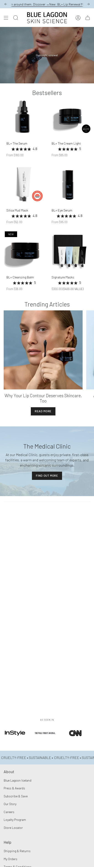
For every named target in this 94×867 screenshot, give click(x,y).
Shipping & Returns (17, 851)
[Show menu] (5, 17)
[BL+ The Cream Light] (69, 117)
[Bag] (87, 17)
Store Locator (13, 828)
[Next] (88, 4)
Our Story (10, 804)
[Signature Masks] (69, 251)
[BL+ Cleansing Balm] (24, 251)
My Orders (10, 859)
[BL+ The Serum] (24, 117)
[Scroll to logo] (15, 739)
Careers (9, 812)
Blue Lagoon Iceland (17, 780)
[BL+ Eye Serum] (69, 184)
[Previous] (6, 4)
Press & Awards (14, 788)
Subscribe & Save (16, 796)
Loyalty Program (15, 820)
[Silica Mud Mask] (24, 184)
